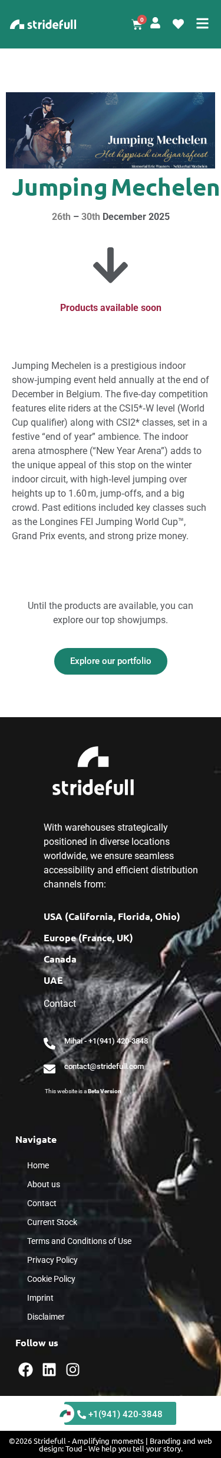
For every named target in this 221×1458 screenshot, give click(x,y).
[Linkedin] (49, 1369)
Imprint (40, 1298)
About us (43, 1184)
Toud (74, 1448)
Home (38, 1165)
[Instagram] (72, 1369)
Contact (42, 1203)
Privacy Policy (52, 1260)
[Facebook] (25, 1369)
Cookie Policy (51, 1279)
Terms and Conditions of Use (79, 1241)
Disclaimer (46, 1316)
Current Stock (52, 1222)
